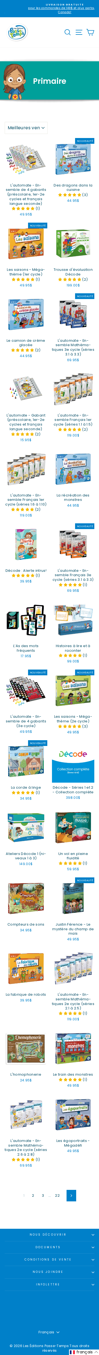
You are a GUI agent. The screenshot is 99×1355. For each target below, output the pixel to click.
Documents (48, 1247)
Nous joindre (48, 1272)
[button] (23, 208)
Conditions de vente (48, 1260)
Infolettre (48, 1284)
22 (57, 1195)
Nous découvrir (48, 1235)
